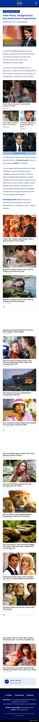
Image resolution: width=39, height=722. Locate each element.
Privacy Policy (19, 695)
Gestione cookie (34, 720)
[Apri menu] (36, 3)
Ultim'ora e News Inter (11, 11)
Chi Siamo (8, 695)
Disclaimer (30, 695)
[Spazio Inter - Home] (19, 3)
